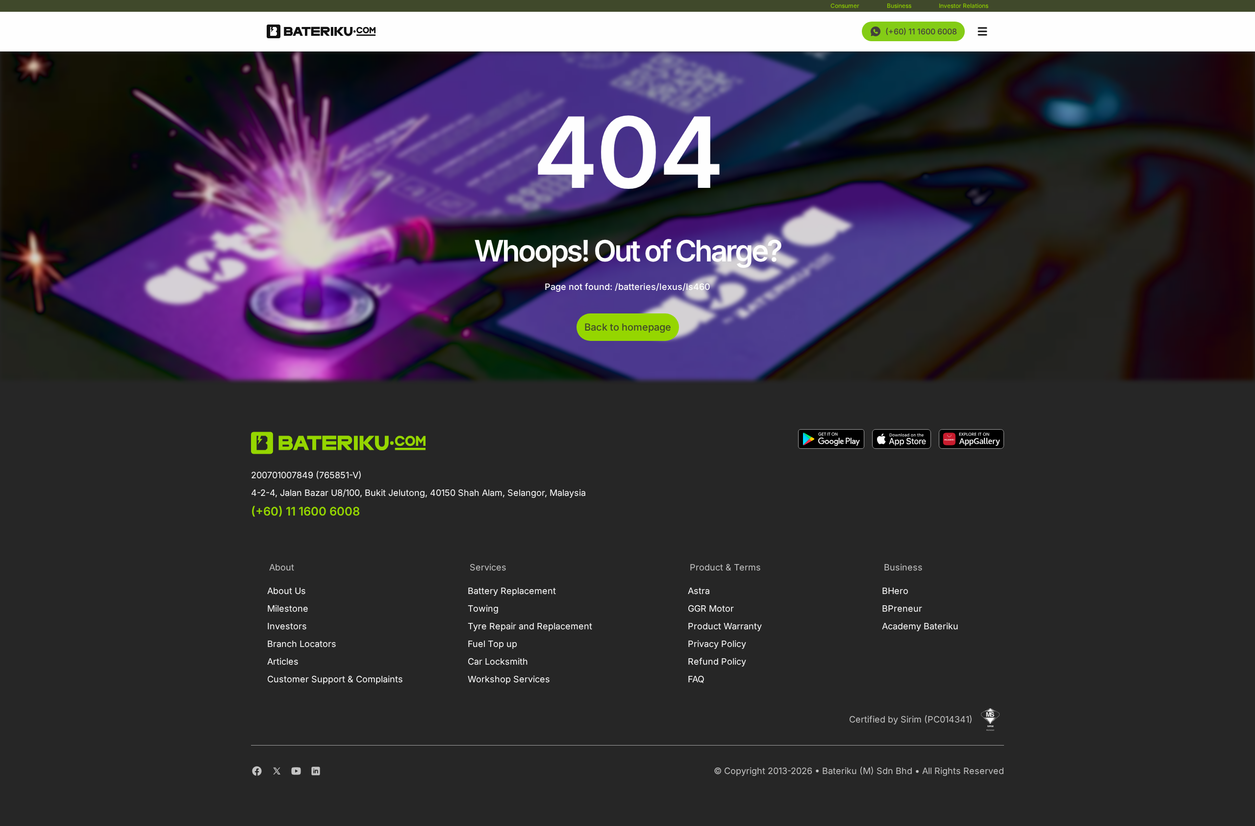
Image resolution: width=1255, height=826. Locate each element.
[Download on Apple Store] (901, 474)
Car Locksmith (498, 661)
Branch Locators (301, 644)
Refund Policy (717, 661)
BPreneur (902, 608)
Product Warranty (725, 626)
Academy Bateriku (920, 626)
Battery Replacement (512, 591)
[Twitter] (276, 771)
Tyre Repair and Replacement (530, 626)
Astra (699, 591)
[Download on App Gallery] (971, 474)
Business (899, 5)
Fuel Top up (492, 644)
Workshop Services (509, 679)
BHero (895, 591)
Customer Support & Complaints (335, 679)
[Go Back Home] (321, 31)
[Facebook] (257, 771)
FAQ (696, 679)
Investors (287, 626)
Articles (283, 661)
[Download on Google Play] (831, 474)
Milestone (287, 608)
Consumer (844, 5)
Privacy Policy (717, 644)
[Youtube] (296, 771)
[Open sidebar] (982, 31)
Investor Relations (963, 5)
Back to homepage (627, 327)
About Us (286, 591)
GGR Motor (711, 608)
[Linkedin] (316, 771)
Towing (483, 608)
